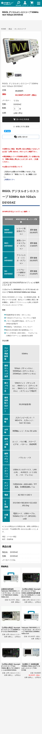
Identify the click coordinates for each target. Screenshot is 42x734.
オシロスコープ (20, 29)
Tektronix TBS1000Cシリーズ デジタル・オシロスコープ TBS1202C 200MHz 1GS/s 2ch (31, 630)
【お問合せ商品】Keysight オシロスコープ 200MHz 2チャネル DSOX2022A (10, 629)
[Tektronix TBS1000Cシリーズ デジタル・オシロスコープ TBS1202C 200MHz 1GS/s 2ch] (31, 616)
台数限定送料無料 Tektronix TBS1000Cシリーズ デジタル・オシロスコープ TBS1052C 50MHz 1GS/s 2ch (10, 593)
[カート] (32, 3)
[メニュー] (38, 3)
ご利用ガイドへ (9, 179)
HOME (3, 29)
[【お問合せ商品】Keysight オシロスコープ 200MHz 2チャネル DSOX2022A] (11, 616)
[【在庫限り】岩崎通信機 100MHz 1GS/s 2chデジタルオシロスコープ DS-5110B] (31, 652)
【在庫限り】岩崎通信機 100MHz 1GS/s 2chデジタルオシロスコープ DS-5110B (30, 667)
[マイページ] (25, 3)
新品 (10, 29)
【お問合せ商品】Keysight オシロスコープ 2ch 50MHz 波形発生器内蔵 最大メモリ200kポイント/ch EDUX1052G (30, 593)
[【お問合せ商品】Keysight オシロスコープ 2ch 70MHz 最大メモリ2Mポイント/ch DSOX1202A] (11, 652)
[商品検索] (18, 3)
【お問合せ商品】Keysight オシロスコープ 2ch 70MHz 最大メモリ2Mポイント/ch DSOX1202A (10, 667)
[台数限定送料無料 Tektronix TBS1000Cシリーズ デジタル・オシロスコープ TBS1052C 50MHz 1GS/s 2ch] (11, 577)
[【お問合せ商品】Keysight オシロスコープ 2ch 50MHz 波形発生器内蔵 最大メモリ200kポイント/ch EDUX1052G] (31, 577)
